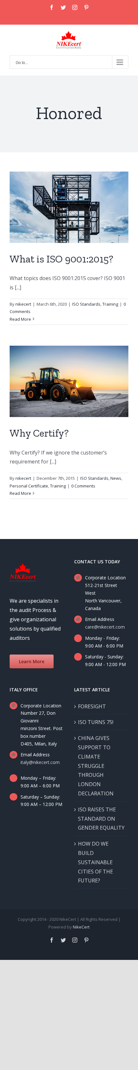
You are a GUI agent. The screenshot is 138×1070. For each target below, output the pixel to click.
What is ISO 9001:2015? (61, 259)
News (115, 478)
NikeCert (81, 927)
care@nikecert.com (105, 627)
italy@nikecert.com (40, 762)
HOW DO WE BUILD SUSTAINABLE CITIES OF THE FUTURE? (95, 862)
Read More (20, 319)
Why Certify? (39, 433)
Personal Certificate (29, 486)
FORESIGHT (92, 706)
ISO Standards (86, 304)
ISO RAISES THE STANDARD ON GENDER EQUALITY (101, 819)
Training (110, 304)
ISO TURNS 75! (95, 722)
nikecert (23, 304)
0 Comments (83, 486)
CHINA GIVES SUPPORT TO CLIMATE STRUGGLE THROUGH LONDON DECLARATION (96, 766)
